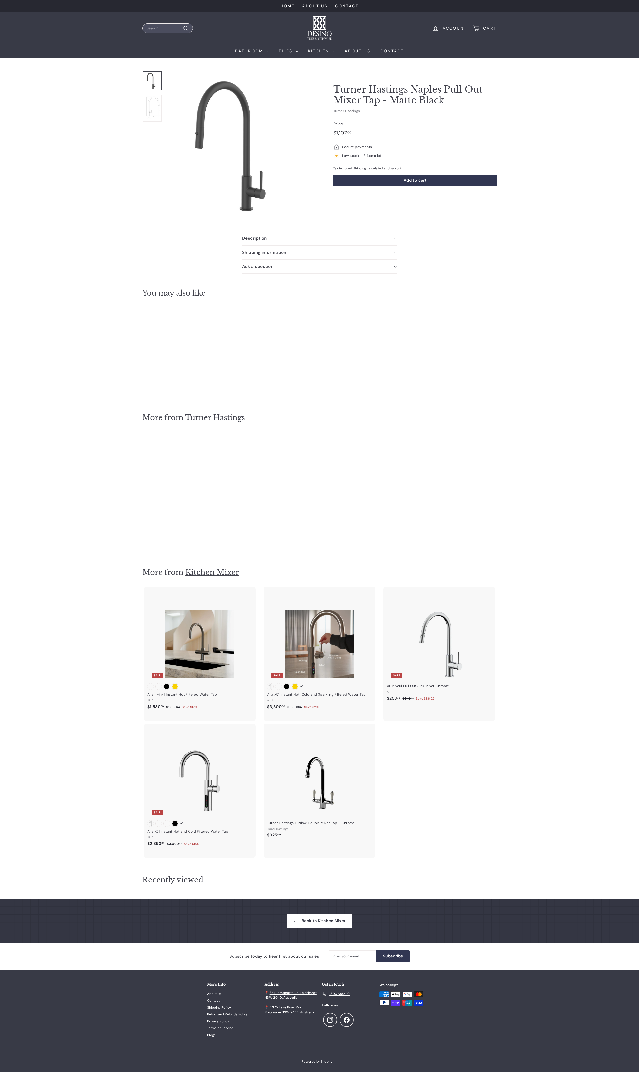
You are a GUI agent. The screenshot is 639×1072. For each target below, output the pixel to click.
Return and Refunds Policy (227, 1014)
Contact (347, 6)
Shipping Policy (219, 1007)
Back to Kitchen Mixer (323, 920)
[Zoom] (241, 146)
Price (338, 123)
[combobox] (167, 28)
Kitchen (319, 51)
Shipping (359, 168)
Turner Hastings (346, 111)
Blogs (211, 1035)
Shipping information (264, 252)
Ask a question (257, 266)
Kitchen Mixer (212, 572)
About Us (315, 6)
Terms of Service (220, 1028)
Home (287, 6)
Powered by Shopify (317, 1061)
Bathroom (250, 51)
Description (254, 238)
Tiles (286, 51)
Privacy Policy (218, 1021)
